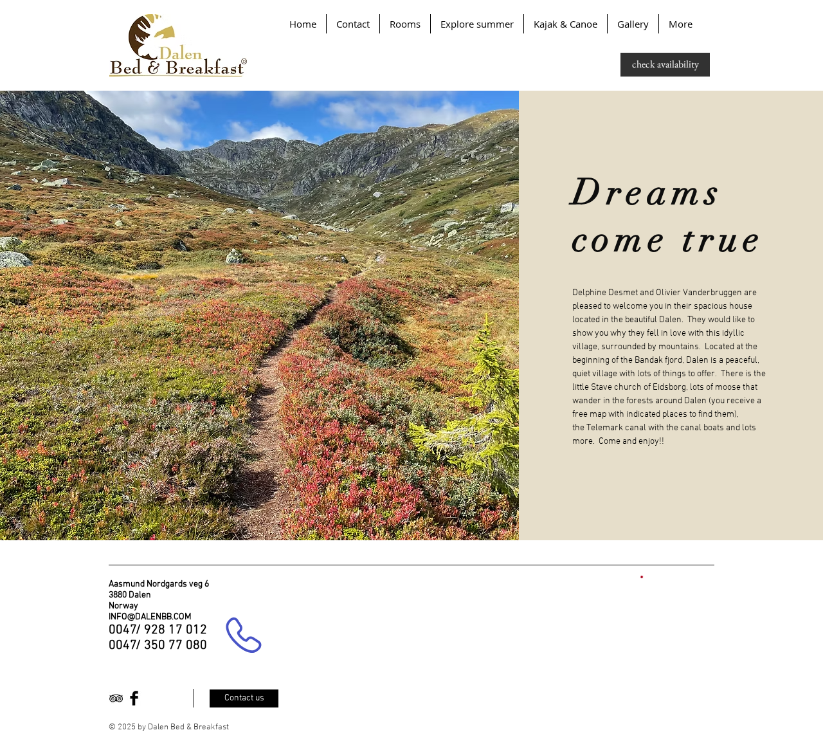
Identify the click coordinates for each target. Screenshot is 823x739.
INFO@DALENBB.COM (150, 617)
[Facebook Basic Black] (134, 698)
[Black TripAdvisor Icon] (116, 698)
